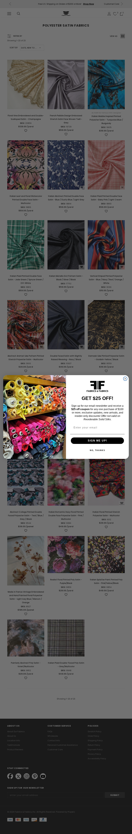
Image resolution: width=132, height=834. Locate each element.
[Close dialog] (125, 379)
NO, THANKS (97, 450)
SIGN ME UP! (97, 440)
